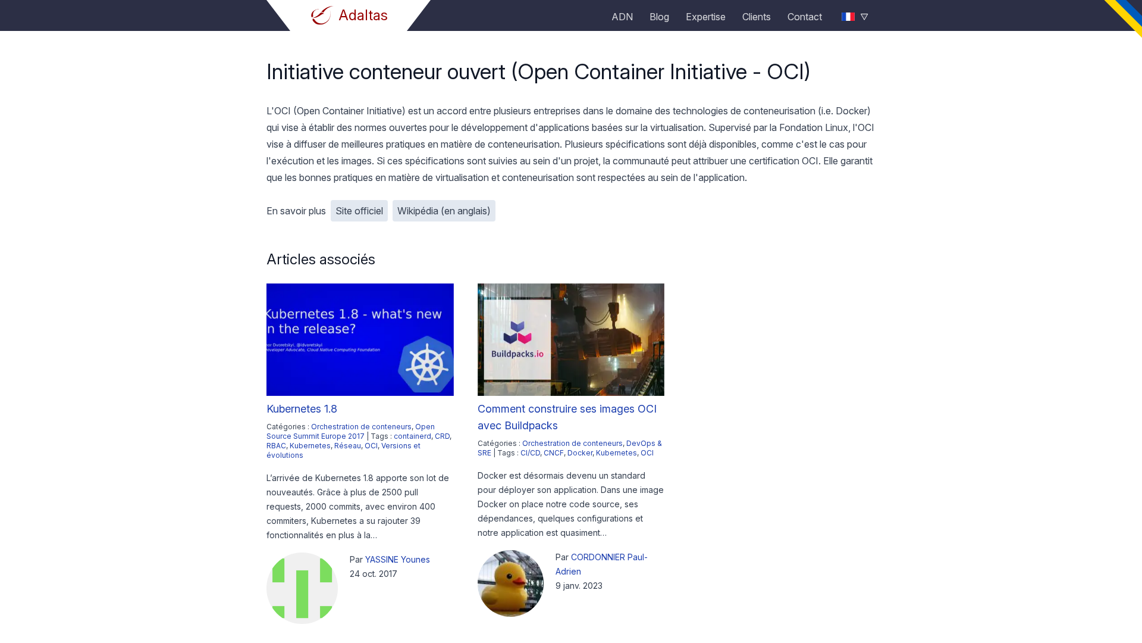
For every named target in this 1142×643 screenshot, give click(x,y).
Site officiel (359, 211)
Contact (805, 17)
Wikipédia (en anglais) (444, 211)
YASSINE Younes (397, 559)
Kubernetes (310, 445)
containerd (412, 436)
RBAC (276, 445)
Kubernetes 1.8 (301, 408)
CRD (442, 436)
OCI (371, 445)
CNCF (554, 452)
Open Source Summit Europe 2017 (350, 431)
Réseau (347, 445)
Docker (579, 452)
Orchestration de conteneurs (361, 426)
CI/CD (530, 452)
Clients (756, 17)
